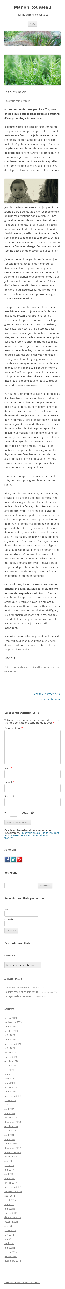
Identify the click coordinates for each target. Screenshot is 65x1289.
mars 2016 (9, 1208)
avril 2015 (9, 1243)
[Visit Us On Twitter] (13, 861)
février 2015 (10, 1252)
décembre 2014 (12, 1260)
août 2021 (9, 1048)
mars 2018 (9, 1139)
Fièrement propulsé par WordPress (22, 1282)
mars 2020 (9, 1083)
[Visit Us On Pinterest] (19, 861)
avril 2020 (9, 1078)
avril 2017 (9, 1174)
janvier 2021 (10, 1057)
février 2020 (10, 1087)
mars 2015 (9, 1247)
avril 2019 (9, 1109)
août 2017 (9, 1161)
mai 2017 (9, 1169)
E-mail (9, 782)
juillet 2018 (10, 1130)
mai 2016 (9, 1204)
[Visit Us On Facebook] (7, 861)
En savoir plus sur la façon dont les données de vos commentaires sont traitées (31, 835)
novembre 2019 (12, 1096)
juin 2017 (9, 1165)
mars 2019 (9, 1113)
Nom (8, 768)
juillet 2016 (10, 1200)
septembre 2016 (13, 1191)
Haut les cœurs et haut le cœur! (21, 991)
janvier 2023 (10, 1026)
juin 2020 (9, 1070)
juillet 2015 (10, 1230)
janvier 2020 (10, 1091)
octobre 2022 (11, 1031)
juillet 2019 (10, 1100)
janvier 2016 (10, 1213)
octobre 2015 (11, 1221)
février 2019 (10, 1117)
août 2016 (9, 1195)
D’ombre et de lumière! (16, 987)
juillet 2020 (10, 1065)
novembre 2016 (12, 1187)
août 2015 (9, 1226)
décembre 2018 (12, 1122)
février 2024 (10, 1017)
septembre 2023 (13, 1022)
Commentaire (13, 728)
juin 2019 (9, 1104)
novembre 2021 (12, 1044)
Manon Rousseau (32, 7)
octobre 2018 (11, 1126)
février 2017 (10, 1182)
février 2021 (10, 1052)
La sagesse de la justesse (17, 996)
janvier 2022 (10, 1039)
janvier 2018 (10, 1143)
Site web (9, 796)
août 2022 (9, 1035)
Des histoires (45, 667)
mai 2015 (9, 1239)
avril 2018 (9, 1135)
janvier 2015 (10, 1256)
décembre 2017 (12, 1148)
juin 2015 (9, 1234)
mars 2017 (9, 1178)
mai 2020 (9, 1074)
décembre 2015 (12, 1217)
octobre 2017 (11, 1156)
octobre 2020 (11, 1061)
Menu (32, 23)
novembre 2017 (12, 1152)
